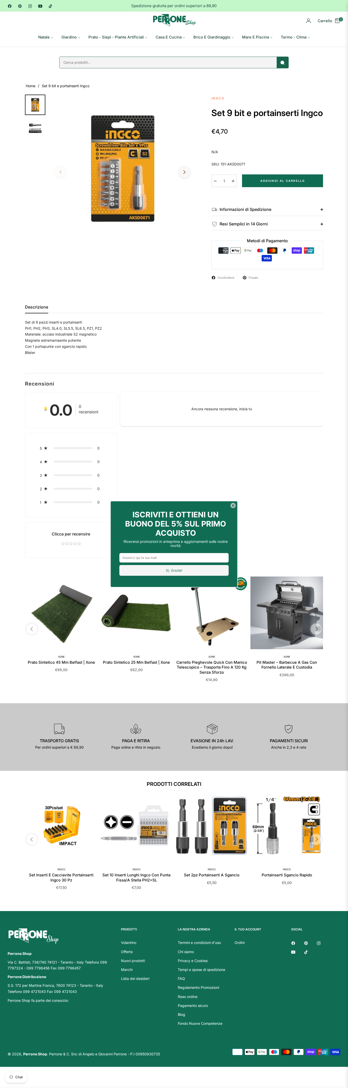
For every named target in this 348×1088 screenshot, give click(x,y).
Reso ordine (187, 996)
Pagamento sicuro (193, 1005)
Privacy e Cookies (193, 960)
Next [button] (184, 172)
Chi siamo (186, 952)
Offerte (127, 952)
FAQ (181, 978)
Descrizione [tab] (36, 307)
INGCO (61, 869)
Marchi (126, 969)
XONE (61, 656)
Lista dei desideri (135, 978)
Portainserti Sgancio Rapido (287, 875)
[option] (122, 168)
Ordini (240, 942)
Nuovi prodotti (133, 960)
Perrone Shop (35, 1054)
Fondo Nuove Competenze (200, 1023)
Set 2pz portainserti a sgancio (211, 875)
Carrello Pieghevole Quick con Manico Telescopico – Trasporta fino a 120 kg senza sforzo (211, 667)
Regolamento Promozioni (198, 987)
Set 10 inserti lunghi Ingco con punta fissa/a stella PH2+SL (136, 877)
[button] (71, 448)
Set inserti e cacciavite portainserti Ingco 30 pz (61, 877)
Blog (181, 1014)
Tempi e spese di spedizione (201, 969)
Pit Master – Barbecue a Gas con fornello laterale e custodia (287, 665)
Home (30, 86)
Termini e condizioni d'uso (199, 942)
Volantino (128, 942)
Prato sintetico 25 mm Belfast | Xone (136, 662)
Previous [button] (60, 172)
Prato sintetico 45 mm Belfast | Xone (61, 662)
